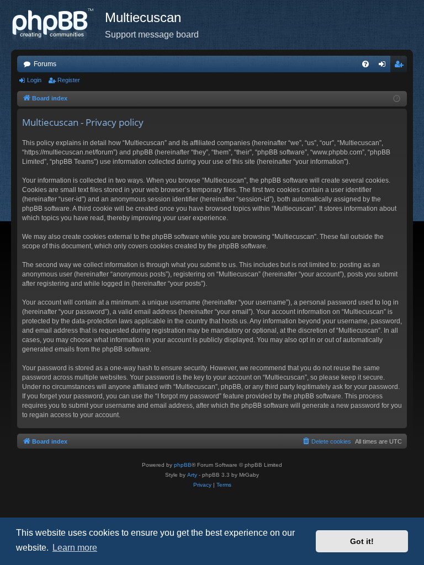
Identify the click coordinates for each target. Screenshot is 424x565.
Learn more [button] (74, 547)
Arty (192, 475)
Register (68, 80)
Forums (45, 64)
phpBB (183, 465)
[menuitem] (365, 64)
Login (34, 80)
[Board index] (58, 25)
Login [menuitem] (384, 66)
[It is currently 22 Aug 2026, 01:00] (396, 99)
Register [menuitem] (401, 66)
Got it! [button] (362, 541)
